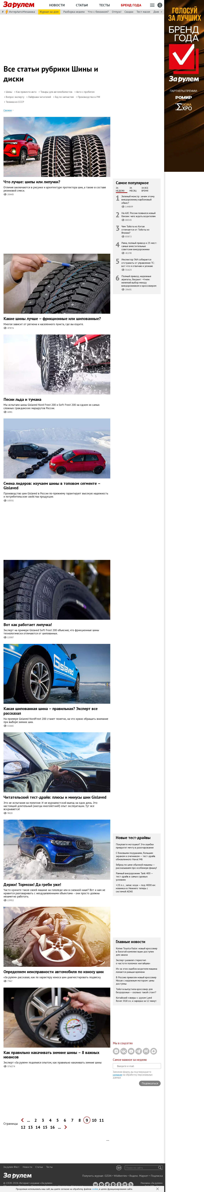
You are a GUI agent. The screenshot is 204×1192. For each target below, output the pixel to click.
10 (94, 1120)
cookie (95, 1189)
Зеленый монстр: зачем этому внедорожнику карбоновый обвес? (137, 199)
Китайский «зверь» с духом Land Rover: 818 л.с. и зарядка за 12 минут (136, 999)
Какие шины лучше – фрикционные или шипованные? (52, 318)
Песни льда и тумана (22, 399)
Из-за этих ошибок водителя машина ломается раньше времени (136, 970)
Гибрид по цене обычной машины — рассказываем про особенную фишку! (136, 866)
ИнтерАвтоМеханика (22, 12)
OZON (108, 1176)
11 (101, 1120)
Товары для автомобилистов (56, 91)
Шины (9, 91)
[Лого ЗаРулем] (18, 4)
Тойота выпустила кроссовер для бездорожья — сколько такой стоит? (136, 990)
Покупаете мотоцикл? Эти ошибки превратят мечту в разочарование (135, 846)
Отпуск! (116, 12)
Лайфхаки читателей (39, 96)
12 (23, 1127)
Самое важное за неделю (130, 1060)
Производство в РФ (89, 96)
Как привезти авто (26, 91)
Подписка (157, 1176)
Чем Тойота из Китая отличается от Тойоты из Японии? (135, 229)
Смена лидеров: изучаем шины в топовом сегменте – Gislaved (52, 486)
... (28, 1120)
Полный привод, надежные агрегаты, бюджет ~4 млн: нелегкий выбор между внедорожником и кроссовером (138, 281)
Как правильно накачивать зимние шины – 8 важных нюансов (51, 1055)
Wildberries (120, 1176)
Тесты (104, 5)
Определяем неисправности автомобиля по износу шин (54, 971)
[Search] (160, 1167)
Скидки (128, 12)
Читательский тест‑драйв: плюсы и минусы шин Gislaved (55, 797)
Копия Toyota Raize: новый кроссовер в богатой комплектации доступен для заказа (136, 951)
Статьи (82, 5)
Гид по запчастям (64, 96)
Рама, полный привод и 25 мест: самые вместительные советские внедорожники (139, 246)
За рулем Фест (11, 1166)
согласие (117, 1074)
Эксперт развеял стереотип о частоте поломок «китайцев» (133, 961)
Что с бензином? (98, 12)
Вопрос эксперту (15, 96)
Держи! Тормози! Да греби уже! (32, 884)
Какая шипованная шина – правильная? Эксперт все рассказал (51, 711)
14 (37, 1127)
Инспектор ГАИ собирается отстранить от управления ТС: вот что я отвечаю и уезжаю (138, 262)
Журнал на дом (49, 12)
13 (30, 1127)
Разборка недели (74, 12)
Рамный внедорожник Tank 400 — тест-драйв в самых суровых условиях (134, 876)
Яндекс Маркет (139, 1176)
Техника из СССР (15, 101)
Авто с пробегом (85, 91)
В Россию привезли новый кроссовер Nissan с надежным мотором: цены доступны (136, 980)
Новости (57, 5)
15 (45, 1127)
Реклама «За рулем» (152, 1183)
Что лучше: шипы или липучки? (32, 181)
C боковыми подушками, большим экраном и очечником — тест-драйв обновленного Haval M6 (135, 856)
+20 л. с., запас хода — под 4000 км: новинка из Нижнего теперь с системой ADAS (136, 888)
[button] (157, 1189)
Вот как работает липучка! (28, 624)
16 (52, 1127)
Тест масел (143, 12)
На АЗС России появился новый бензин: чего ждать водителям (138, 214)
